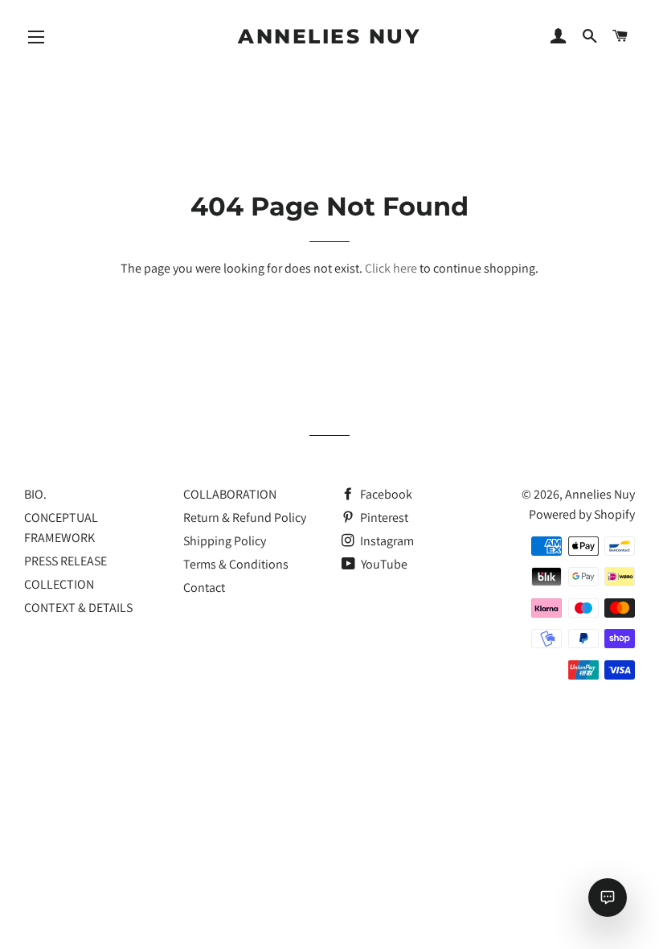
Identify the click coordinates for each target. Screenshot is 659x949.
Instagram (386, 540)
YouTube (382, 564)
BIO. (35, 494)
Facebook (385, 494)
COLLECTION (59, 584)
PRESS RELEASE (65, 561)
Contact (204, 587)
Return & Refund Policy (244, 517)
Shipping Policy (224, 540)
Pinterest (383, 517)
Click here (391, 268)
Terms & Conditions (236, 564)
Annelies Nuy (329, 36)
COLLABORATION (229, 494)
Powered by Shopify (582, 514)
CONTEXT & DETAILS (78, 607)
